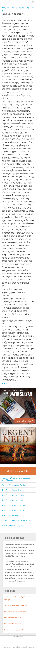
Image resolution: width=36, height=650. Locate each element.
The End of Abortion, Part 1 (13, 500)
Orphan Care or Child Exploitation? (16, 485)
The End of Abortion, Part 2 (13, 495)
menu (33, 2)
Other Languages (22, 647)
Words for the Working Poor (13, 525)
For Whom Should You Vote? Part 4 (16, 520)
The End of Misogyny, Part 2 (13, 505)
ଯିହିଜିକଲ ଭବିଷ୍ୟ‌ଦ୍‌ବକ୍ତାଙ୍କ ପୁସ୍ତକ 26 (18, 7)
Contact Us (14, 647)
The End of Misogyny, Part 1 (13, 510)
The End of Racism (10, 515)
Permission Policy (31, 647)
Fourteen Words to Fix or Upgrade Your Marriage (16, 478)
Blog (5, 647)
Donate (8, 647)
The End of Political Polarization (15, 490)
